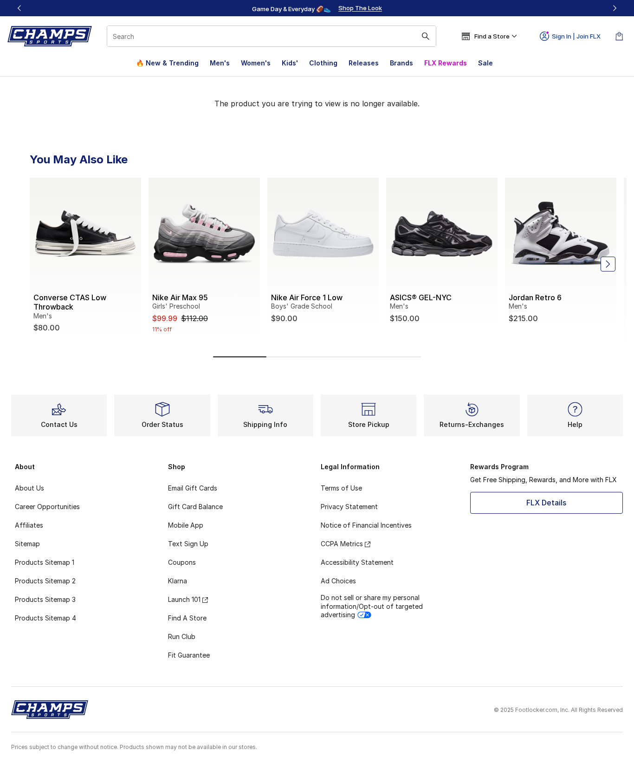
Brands (401, 63)
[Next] (614, 8)
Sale (485, 63)
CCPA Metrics (342, 544)
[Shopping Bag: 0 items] (619, 36)
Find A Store (187, 618)
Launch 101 (184, 599)
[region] (317, 8)
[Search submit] (425, 36)
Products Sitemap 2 (45, 581)
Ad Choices (338, 581)
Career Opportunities (47, 506)
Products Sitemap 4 (45, 618)
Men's (220, 63)
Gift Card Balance (195, 506)
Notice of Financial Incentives (366, 525)
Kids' (290, 63)
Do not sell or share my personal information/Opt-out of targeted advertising (372, 606)
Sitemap (27, 544)
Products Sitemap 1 (44, 562)
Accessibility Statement (357, 562)
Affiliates (29, 525)
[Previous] (19, 8)
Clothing (323, 63)
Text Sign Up (188, 544)
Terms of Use (341, 488)
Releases (364, 63)
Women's (256, 63)
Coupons (182, 562)
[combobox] (271, 36)
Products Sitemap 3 (45, 599)
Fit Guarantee (189, 655)
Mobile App (185, 525)
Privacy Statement (349, 506)
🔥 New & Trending (167, 63)
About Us (29, 488)
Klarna (177, 581)
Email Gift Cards (192, 488)
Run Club (181, 636)
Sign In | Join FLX (576, 36)
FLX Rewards (445, 63)
